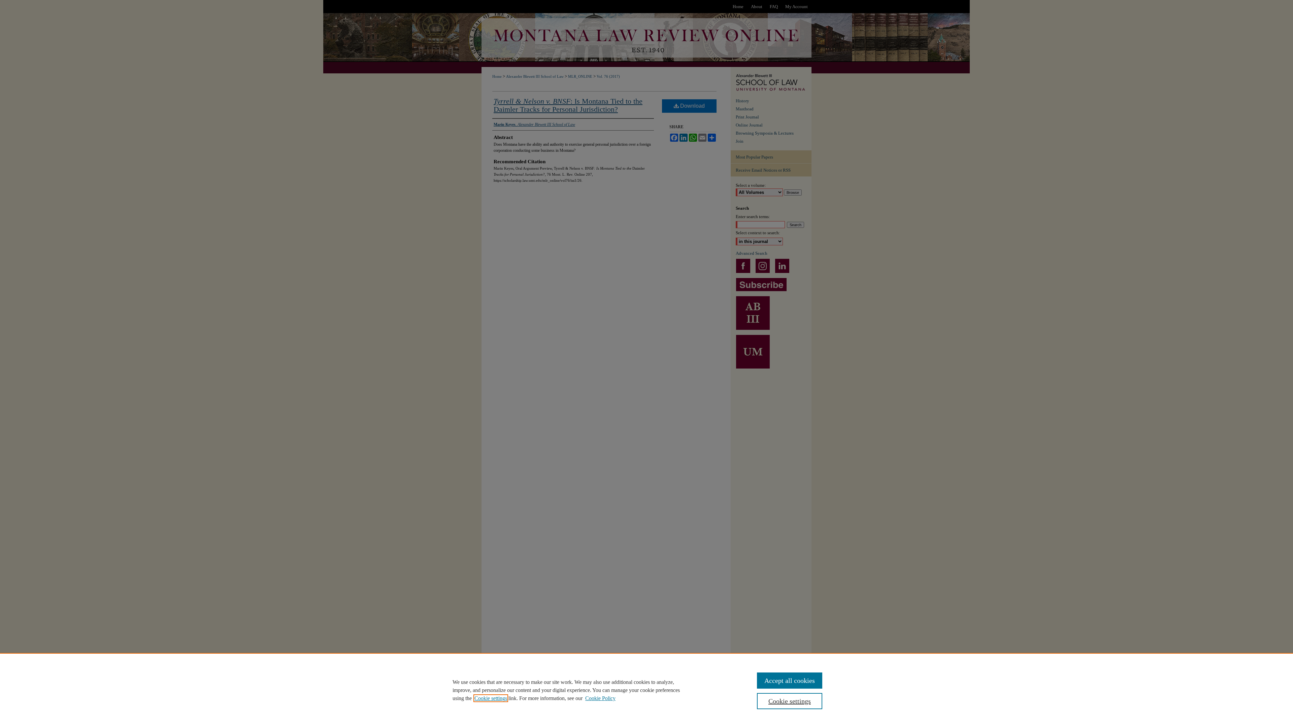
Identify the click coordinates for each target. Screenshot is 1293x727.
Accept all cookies (789, 680)
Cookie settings (490, 698)
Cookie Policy (600, 698)
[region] (646, 690)
